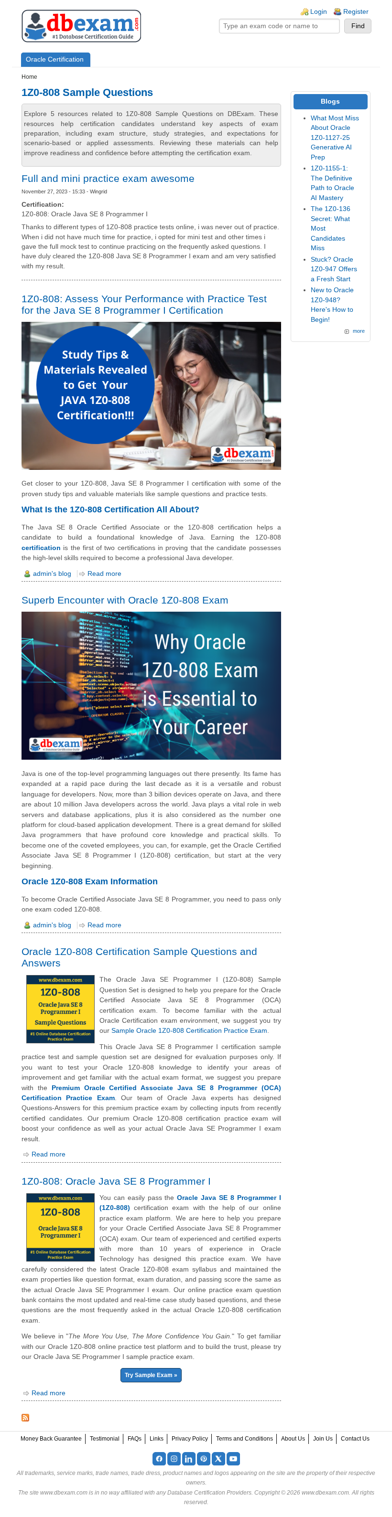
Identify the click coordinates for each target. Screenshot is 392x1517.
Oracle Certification (55, 59)
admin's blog (52, 573)
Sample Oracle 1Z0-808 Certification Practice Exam (189, 1030)
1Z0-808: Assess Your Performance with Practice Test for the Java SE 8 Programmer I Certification (144, 304)
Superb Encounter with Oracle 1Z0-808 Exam (125, 599)
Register (356, 11)
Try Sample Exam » (151, 1375)
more (359, 331)
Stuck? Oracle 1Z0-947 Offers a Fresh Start (334, 269)
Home (29, 77)
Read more (104, 573)
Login (318, 11)
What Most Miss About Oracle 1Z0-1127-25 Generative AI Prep (335, 138)
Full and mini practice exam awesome (108, 178)
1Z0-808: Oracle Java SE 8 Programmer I (116, 1181)
